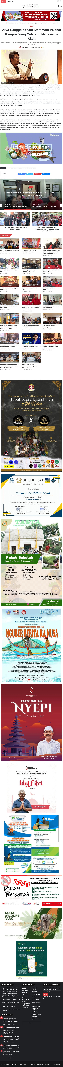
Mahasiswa (25, 168)
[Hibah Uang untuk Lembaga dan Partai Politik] (9, 299)
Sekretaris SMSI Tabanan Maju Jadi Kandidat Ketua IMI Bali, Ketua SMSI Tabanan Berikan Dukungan (11, 1001)
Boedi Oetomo (12, 168)
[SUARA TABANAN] (31, 6)
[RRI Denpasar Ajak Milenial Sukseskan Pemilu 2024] (31, 243)
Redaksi (33, 1064)
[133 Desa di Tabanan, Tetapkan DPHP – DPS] (52, 281)
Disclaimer (47, 1064)
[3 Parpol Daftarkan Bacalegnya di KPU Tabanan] (9, 281)
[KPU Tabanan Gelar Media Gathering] (52, 318)
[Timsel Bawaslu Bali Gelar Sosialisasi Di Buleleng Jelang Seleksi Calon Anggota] (31, 357)
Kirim (45, 994)
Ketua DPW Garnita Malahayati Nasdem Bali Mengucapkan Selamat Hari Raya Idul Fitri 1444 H (31, 346)
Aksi (7, 168)
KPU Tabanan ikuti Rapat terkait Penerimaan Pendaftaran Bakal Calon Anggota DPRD (8, 327)
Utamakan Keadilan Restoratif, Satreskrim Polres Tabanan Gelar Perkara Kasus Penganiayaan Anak (10, 995)
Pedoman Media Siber (56, 1064)
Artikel (12, 23)
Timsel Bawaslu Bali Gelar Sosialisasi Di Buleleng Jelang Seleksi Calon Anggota (30, 366)
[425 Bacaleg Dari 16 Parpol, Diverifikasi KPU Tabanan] (31, 263)
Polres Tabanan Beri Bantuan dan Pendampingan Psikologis (21, 1)
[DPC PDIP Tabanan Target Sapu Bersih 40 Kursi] (52, 263)
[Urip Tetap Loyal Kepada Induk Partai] (9, 263)
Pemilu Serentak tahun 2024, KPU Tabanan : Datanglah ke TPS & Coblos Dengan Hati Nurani (51, 252)
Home (8, 23)
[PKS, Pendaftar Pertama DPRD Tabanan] (31, 281)
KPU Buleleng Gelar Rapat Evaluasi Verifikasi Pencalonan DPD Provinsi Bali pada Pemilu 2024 (9, 366)
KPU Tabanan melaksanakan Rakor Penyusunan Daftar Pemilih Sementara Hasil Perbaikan (9, 346)
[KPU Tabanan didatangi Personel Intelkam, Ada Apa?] (31, 318)
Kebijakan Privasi (40, 1064)
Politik (16, 23)
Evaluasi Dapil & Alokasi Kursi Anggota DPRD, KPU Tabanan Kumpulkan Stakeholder (51, 346)
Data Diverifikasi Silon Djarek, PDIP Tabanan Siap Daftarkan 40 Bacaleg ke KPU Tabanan (31, 307)
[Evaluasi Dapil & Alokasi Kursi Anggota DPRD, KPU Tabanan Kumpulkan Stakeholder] (52, 338)
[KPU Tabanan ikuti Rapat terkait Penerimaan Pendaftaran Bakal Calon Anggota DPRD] (9, 318)
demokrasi (19, 168)
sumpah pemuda (32, 168)
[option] (31, 194)
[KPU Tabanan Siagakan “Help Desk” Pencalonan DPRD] (52, 299)
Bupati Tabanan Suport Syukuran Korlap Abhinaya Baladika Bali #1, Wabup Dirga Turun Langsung (10, 989)
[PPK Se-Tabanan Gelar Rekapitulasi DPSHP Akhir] (9, 243)
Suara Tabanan (25, 47)
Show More (31, 1023)
